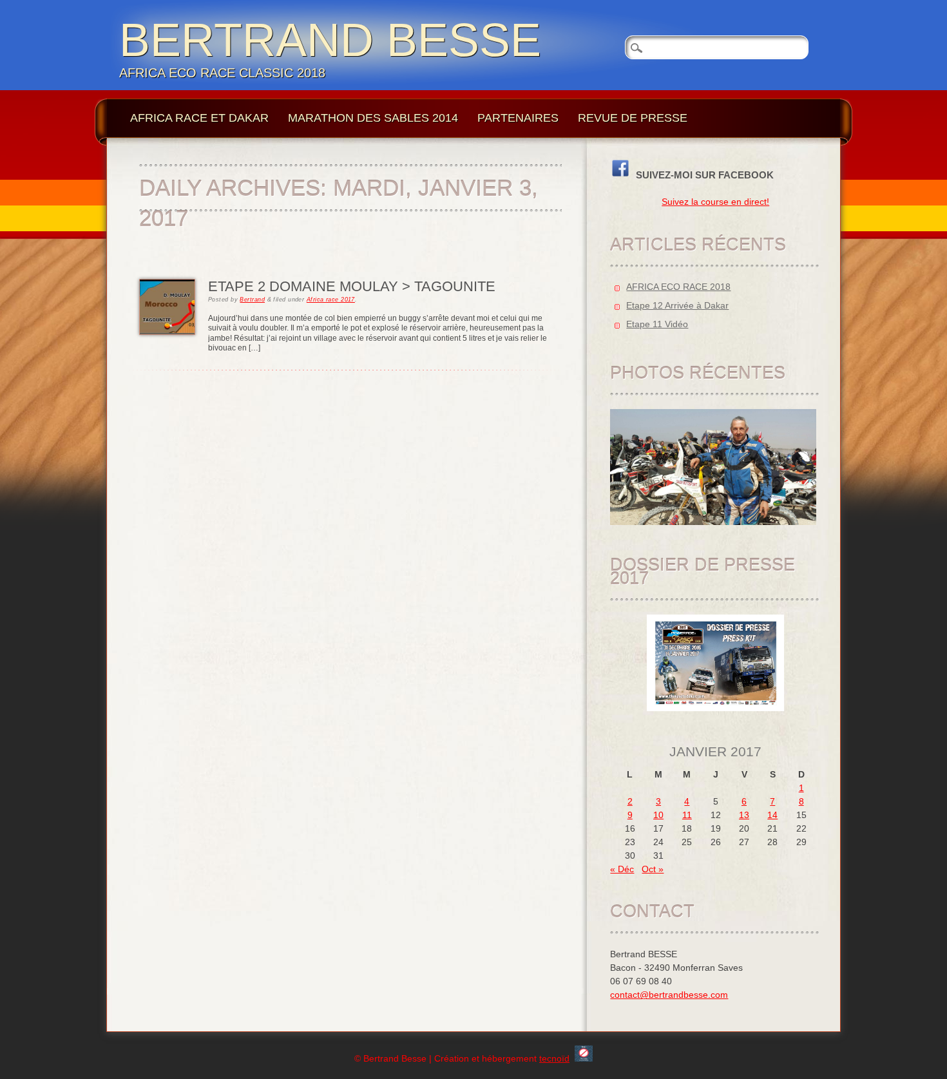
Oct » (653, 869)
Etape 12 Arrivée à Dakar (677, 305)
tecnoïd (554, 1058)
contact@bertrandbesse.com (669, 994)
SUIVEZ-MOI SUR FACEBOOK (702, 174)
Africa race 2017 (331, 299)
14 (772, 815)
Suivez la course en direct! (715, 201)
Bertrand (252, 299)
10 (658, 815)
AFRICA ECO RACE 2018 (678, 287)
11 (687, 815)
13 (744, 815)
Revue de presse (632, 117)
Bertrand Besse (330, 40)
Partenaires (518, 117)
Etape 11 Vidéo (657, 324)
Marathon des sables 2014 (373, 117)
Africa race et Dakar (199, 117)
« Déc (622, 869)
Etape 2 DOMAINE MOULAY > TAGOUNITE (351, 286)
